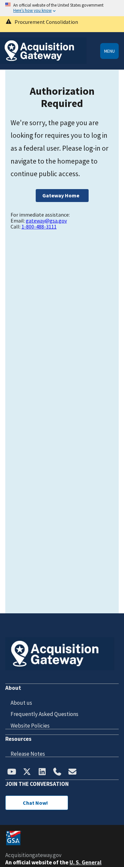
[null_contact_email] (72, 772)
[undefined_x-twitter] (27, 772)
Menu (109, 51)
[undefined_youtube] (11, 772)
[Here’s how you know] (62, 8)
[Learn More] (62, 24)
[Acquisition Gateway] (43, 62)
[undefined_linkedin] (42, 772)
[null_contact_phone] (57, 772)
